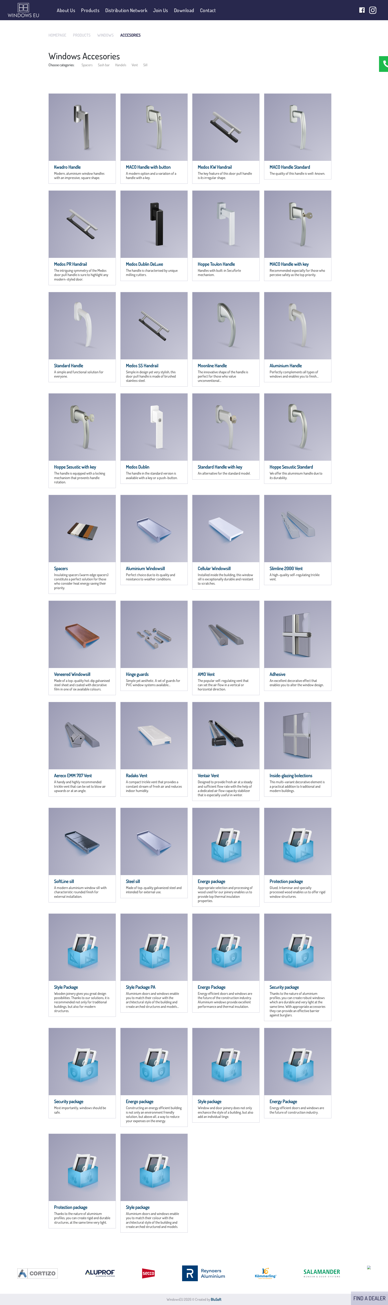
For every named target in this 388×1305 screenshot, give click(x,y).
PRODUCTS (81, 35)
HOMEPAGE (57, 35)
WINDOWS (105, 35)
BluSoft (216, 1299)
